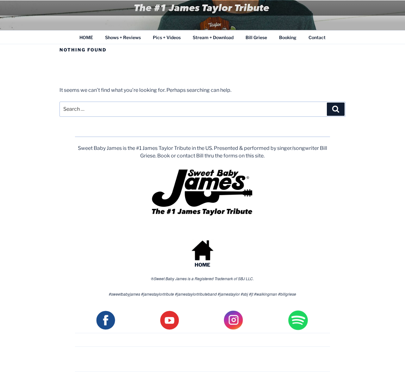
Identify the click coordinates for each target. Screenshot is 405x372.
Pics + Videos (167, 37)
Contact (317, 37)
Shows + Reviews (123, 37)
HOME (86, 37)
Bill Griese (256, 37)
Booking (287, 37)
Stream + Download (213, 37)
